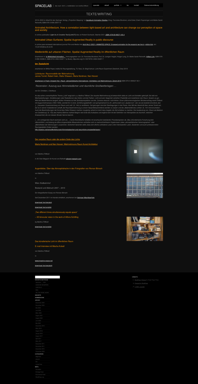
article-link (149, 44)
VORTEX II (39, 287)
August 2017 (39, 336)
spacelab (43, 5)
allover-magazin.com (73, 158)
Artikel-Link (150, 56)
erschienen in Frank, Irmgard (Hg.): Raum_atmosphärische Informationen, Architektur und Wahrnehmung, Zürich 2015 (78, 81)
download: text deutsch (43, 202)
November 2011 (40, 346)
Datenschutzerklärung (151, 5)
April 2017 (38, 338)
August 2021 (39, 315)
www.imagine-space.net (44, 260)
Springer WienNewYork (85, 197)
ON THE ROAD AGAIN (42, 292)
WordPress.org (40, 377)
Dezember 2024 (40, 303)
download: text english (43, 207)
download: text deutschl (43, 265)
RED (37, 290)
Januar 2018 (39, 333)
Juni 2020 (38, 321)
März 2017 (38, 341)
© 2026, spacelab (140, 287)
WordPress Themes (140, 280)
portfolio (116, 5)
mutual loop (39, 364)
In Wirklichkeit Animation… (55, 56)
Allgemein (38, 356)
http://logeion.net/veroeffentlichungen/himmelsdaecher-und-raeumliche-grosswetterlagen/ (67, 129)
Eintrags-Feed (39, 372)
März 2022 (38, 313)
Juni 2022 (38, 310)
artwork (38, 359)
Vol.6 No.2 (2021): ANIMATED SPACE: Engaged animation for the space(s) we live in (114, 44)
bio (128, 5)
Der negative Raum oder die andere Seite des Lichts (57, 139)
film (37, 362)
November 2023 (40, 305)
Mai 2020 (38, 323)
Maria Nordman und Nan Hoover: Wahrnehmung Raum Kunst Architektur (66, 144)
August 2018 (39, 331)
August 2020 (39, 318)
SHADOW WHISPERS (42, 285)
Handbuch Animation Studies (96, 20)
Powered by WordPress (141, 283)
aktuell (107, 5)
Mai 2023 (38, 308)
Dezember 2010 (40, 349)
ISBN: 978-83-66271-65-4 (115, 34)
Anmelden (38, 369)
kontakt (136, 5)
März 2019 (38, 328)
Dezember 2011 (40, 344)
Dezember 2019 (40, 326)
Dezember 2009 (40, 351)
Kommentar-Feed (40, 374)
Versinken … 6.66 (41, 282)
